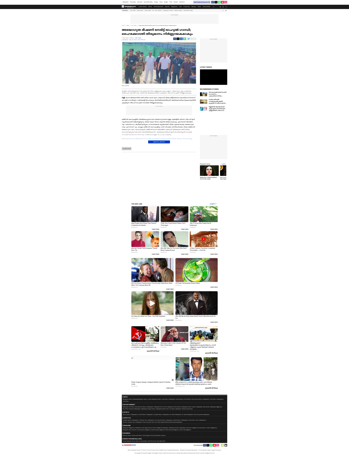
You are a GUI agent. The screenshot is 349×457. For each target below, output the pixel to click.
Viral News (126, 401)
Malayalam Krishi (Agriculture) (143, 427)
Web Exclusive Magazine (158, 429)
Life (180, 6)
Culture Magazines (212, 427)
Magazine (174, 6)
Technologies (146, 435)
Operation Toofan (168, 10)
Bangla (166, 2)
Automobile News (137, 435)
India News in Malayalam (168, 399)
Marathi (176, 2)
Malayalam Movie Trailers (189, 406)
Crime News (187, 399)
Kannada (139, 2)
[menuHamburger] (223, 7)
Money (194, 6)
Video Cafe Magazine (185, 429)
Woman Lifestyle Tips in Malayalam (132, 422)
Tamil (161, 2)
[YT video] (222, 2)
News (150, 6)
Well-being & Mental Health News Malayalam (170, 422)
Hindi (170, 2)
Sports (167, 6)
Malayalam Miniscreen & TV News (165, 408)
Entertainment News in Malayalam (144, 406)
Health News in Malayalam (180, 420)
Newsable (133, 2)
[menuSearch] (226, 7)
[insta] (225, 2)
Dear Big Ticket (161, 441)
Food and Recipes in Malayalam (163, 420)
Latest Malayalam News (154, 399)
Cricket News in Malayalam (145, 414)
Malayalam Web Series (203, 406)
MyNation (182, 2)
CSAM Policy (163, 450)
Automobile (206, 6)
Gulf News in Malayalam (216, 399)
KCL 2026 (132, 10)
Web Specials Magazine (172, 429)
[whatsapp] (219, 2)
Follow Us (193, 38)
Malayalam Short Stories (129, 429)
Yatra (199, 6)
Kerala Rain (140, 10)
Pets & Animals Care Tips (150, 422)
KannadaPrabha (148, 2)
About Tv (139, 450)
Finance (163, 435)
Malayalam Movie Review (174, 406)
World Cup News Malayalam (201, 414)
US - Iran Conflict (157, 10)
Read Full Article (159, 142)
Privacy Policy (155, 450)
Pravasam (186, 6)
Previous (223, 10)
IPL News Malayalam (187, 414)
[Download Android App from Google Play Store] (222, 445)
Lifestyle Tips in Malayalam (146, 420)
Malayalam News (127, 399)
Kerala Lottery (178, 10)
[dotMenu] (213, 6)
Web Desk (138, 38)
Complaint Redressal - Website (176, 450)
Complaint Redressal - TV (193, 450)
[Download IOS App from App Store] (225, 445)
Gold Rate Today (188, 10)
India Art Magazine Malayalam (160, 427)
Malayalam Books (174, 427)
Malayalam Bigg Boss (216, 406)
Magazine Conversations (199, 427)
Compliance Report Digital (208, 450)
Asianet (129, 445)
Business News (127, 435)
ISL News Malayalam (175, 414)
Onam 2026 (148, 10)
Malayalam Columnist (185, 427)
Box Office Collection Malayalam (132, 408)
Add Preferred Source (201, 2)
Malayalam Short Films (160, 406)
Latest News (143, 6)
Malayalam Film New (128, 406)
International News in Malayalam (200, 399)
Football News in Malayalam (161, 414)
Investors (218, 450)
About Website (132, 450)
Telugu (156, 2)
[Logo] (129, 7)
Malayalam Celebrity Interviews (184, 408)
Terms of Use (146, 450)
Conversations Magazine (143, 429)
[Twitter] (215, 2)
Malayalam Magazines (128, 427)
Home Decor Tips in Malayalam (197, 420)
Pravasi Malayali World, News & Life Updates (135, 441)
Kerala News (179, 399)
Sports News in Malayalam (130, 414)
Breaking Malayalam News (140, 399)
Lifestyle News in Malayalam (130, 420)
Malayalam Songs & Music (148, 408)
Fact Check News (155, 435)
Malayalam (126, 2)
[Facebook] (212, 2)
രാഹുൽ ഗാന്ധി (127, 148)
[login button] (221, 7)
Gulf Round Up (152, 441)
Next (225, 10)
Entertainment (158, 6)
